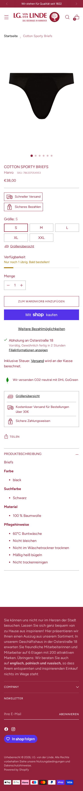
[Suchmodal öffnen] (67, 17)
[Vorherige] (7, 4)
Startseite (11, 36)
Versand (37, 361)
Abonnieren (69, 714)
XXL (41, 238)
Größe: (11, 219)
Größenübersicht (22, 246)
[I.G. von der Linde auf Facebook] (6, 729)
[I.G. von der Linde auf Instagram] (13, 729)
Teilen (15, 436)
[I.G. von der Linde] (36, 17)
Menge (9, 276)
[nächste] (76, 4)
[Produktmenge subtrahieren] (8, 285)
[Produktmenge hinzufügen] (21, 285)
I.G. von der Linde (43, 757)
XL (16, 238)
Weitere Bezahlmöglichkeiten (41, 329)
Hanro (9, 172)
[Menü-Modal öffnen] (6, 17)
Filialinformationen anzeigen (28, 350)
